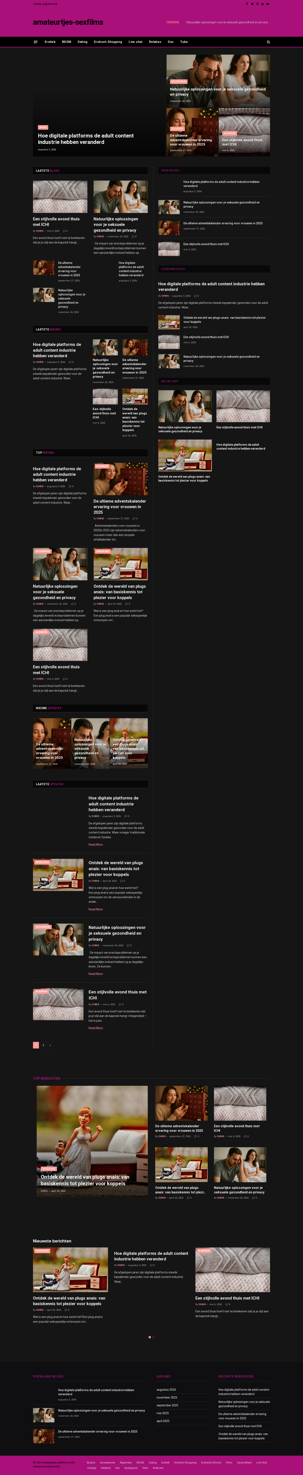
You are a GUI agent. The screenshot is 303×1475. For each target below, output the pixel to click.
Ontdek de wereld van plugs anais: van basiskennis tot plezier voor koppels (134, 419)
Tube (184, 42)
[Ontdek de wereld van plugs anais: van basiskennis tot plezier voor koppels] (135, 396)
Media (43, 127)
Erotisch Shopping (108, 42)
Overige (91, 1467)
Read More (96, 844)
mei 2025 (163, 1413)
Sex (171, 42)
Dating (82, 42)
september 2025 (167, 1405)
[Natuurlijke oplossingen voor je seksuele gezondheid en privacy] (218, 81)
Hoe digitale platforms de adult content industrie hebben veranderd (86, 139)
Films (229, 1462)
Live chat (135, 42)
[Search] (268, 42)
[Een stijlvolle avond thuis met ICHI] (244, 132)
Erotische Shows (211, 1462)
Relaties (155, 42)
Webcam (158, 1467)
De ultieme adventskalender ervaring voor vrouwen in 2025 (191, 140)
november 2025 (167, 1397)
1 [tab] (150, 1337)
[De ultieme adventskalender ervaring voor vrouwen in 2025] (192, 132)
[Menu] (36, 42)
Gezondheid (179, 81)
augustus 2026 (166, 1389)
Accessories (107, 1462)
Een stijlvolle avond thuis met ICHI (242, 142)
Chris (39, 231)
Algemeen (177, 129)
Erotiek (50, 42)
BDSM (66, 42)
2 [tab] (153, 1337)
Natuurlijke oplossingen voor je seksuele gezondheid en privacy (227, 22)
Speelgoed (102, 551)
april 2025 (163, 1421)
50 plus (91, 1462)
